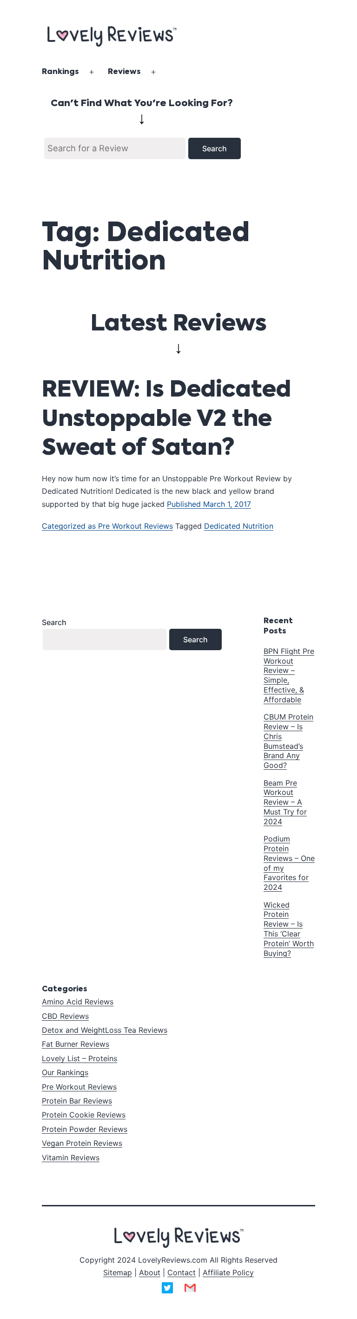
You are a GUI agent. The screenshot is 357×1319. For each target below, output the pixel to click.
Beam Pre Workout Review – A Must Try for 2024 (285, 802)
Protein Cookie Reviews (84, 1114)
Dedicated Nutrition (238, 526)
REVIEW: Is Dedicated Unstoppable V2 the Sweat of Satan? (166, 419)
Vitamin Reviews (70, 1157)
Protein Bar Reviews (77, 1100)
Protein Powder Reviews (84, 1129)
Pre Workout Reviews (135, 526)
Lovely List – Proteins (79, 1058)
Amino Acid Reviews (77, 1001)
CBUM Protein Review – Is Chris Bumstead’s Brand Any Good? (288, 741)
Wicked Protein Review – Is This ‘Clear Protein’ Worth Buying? (289, 929)
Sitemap (117, 1272)
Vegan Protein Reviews (82, 1143)
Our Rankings (65, 1072)
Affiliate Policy (228, 1272)
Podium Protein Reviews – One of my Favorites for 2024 (289, 863)
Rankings (60, 72)
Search (54, 622)
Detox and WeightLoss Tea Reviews (104, 1030)
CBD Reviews (65, 1016)
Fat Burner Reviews (75, 1044)
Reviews (124, 72)
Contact (181, 1272)
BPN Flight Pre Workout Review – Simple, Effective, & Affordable (289, 675)
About (149, 1272)
